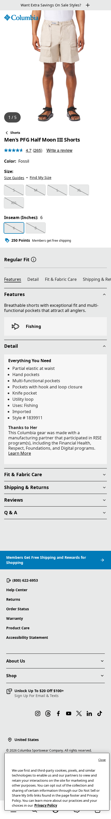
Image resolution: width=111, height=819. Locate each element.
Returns (13, 599)
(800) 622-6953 (25, 580)
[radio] (14, 190)
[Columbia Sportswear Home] (21, 17)
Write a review (59, 150)
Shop (11, 675)
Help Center (16, 589)
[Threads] (48, 713)
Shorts (15, 132)
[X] (79, 713)
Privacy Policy (45, 805)
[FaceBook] (58, 713)
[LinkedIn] (89, 713)
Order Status (17, 608)
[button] (33, 259)
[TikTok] (99, 713)
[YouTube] (69, 713)
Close (102, 760)
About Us (15, 661)
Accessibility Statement (27, 637)
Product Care (17, 627)
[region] (55, 68)
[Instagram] (38, 713)
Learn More (19, 453)
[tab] (14, 280)
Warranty (14, 618)
